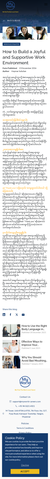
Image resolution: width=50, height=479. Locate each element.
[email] (23, 314)
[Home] (10, 6)
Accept (25, 471)
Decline (25, 465)
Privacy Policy (25, 432)
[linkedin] (4, 314)
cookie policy (14, 459)
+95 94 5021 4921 (26, 406)
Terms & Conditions (25, 428)
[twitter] (16, 314)
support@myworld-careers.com (27, 401)
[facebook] (10, 314)
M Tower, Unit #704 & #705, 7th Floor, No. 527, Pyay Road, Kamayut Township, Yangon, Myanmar (26, 413)
